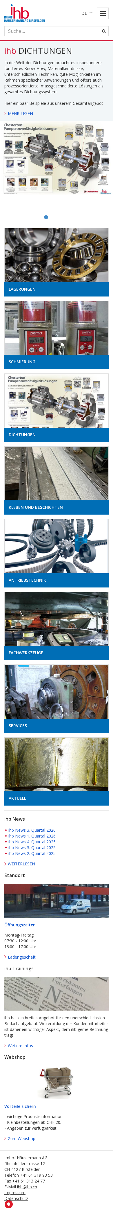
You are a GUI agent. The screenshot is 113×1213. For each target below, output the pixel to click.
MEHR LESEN (20, 113)
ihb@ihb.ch (27, 1186)
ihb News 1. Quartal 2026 (32, 836)
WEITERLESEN (21, 864)
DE (84, 13)
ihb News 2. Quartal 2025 (32, 853)
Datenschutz (16, 1198)
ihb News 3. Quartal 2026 (32, 830)
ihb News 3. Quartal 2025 (32, 847)
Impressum (14, 1192)
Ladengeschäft (22, 957)
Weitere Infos (20, 1045)
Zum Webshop (21, 1138)
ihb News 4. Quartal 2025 (32, 841)
